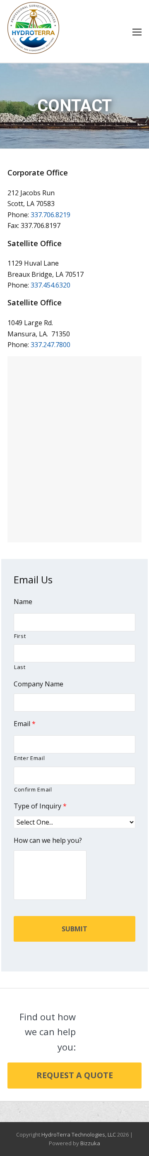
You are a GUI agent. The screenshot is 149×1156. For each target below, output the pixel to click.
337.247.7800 (50, 344)
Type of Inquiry (40, 806)
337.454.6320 (50, 285)
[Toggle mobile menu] (137, 31)
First (20, 636)
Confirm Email (33, 789)
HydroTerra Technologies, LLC (78, 1134)
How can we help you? (48, 840)
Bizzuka (90, 1143)
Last (20, 667)
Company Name (38, 684)
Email (25, 724)
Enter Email (29, 758)
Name (23, 601)
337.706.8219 (50, 214)
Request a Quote (74, 1075)
